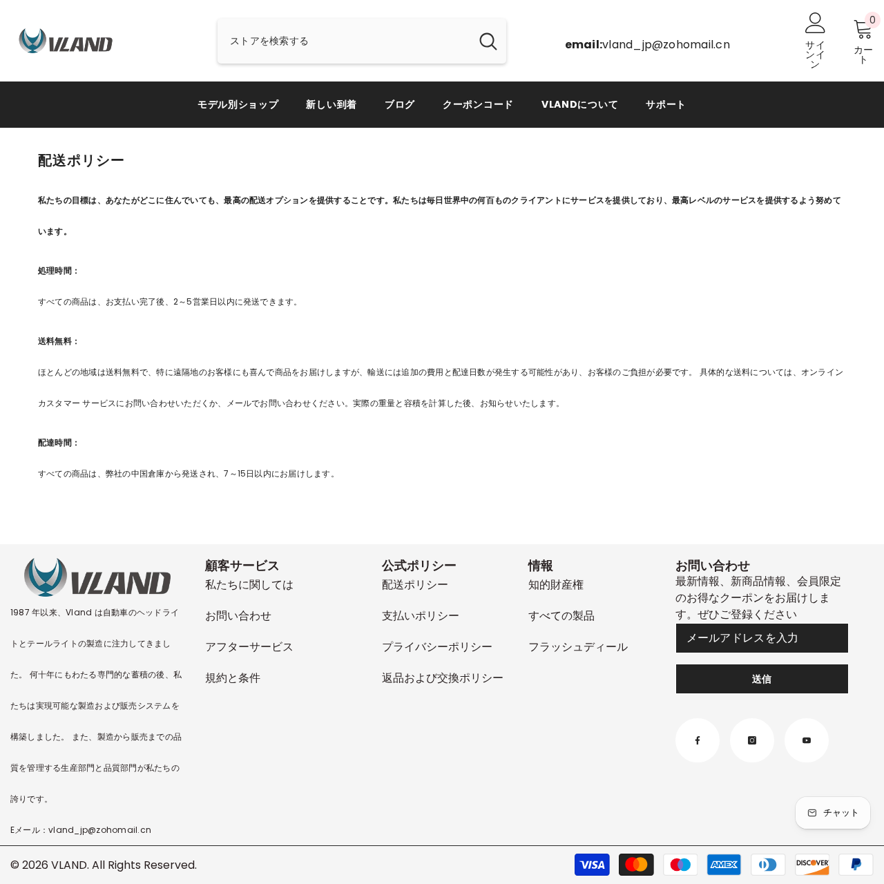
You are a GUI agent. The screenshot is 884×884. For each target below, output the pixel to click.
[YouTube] (807, 740)
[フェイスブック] (697, 740)
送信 (762, 679)
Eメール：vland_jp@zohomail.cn (80, 830)
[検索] (362, 41)
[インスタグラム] (752, 740)
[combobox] (344, 41)
